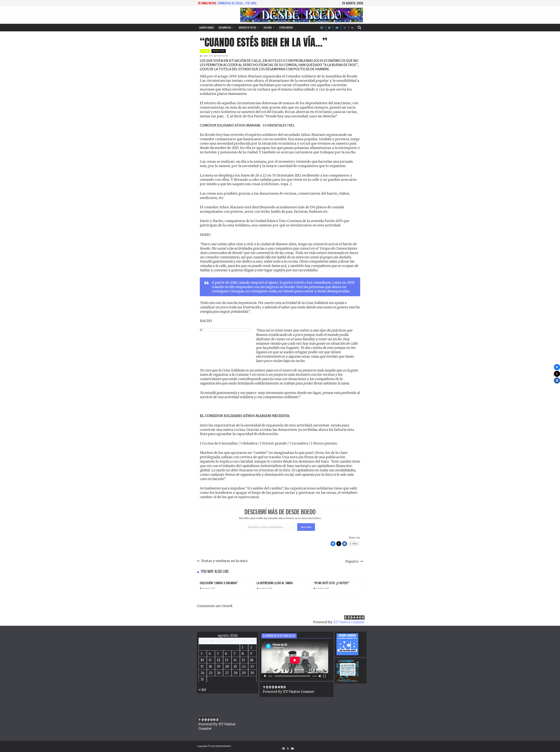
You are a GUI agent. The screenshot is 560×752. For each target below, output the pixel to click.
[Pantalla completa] (324, 676)
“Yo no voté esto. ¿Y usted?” (331, 583)
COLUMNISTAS (224, 27)
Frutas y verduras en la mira (224, 561)
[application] (294, 660)
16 (251, 660)
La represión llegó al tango (275, 583)
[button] (232, 27)
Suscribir (306, 527)
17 (202, 666)
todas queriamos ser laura (234, 3)
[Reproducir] (265, 676)
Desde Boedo (222, 56)
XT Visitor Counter (349, 622)
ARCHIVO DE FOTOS (247, 27)
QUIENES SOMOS (206, 27)
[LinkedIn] (344, 543)
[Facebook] (332, 543)
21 (235, 666)
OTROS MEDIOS (286, 27)
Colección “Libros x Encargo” (219, 583)
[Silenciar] (319, 676)
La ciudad (205, 51)
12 (218, 660)
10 (202, 660)
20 (227, 666)
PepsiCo (352, 561)
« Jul (202, 689)
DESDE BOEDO (223, 746)
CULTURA (268, 27)
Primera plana (219, 51)
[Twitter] (338, 543)
